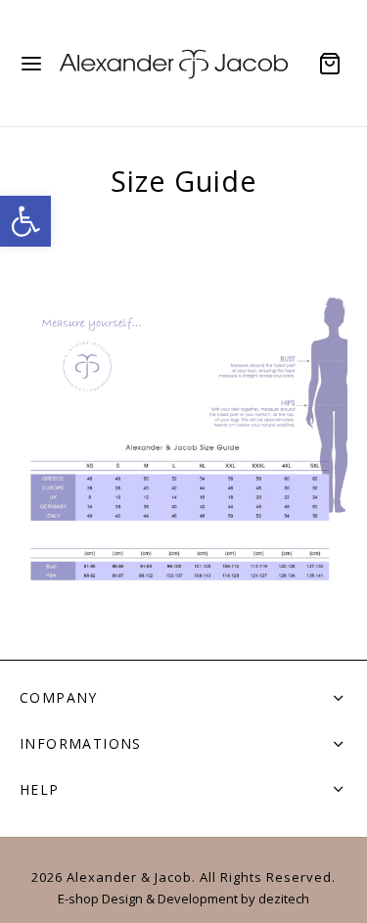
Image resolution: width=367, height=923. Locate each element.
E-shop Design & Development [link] (148, 898)
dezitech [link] (283, 898)
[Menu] (31, 63)
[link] (25, 221)
